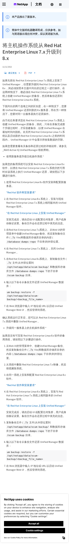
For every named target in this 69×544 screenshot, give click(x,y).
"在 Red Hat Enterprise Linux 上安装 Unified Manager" (35, 213)
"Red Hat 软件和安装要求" (21, 192)
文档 (38, 4)
